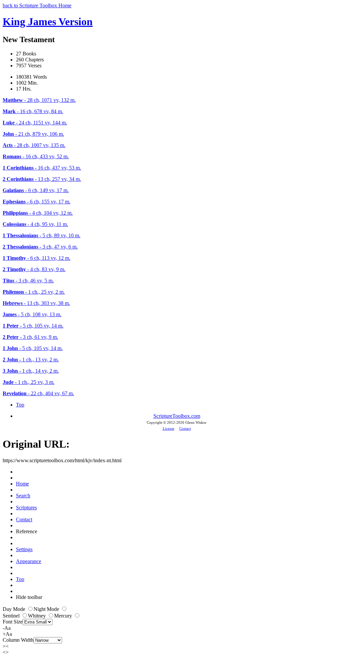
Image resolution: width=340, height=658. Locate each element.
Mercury (63, 616)
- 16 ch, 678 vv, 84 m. (33, 111)
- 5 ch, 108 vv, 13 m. (32, 314)
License (168, 428)
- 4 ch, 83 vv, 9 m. (34, 269)
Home (22, 483)
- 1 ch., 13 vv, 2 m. (31, 359)
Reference (26, 531)
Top (20, 404)
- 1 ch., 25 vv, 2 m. (34, 292)
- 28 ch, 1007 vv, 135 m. (34, 145)
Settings (24, 549)
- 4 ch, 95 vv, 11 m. (35, 224)
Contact (185, 428)
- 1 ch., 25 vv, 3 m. (28, 382)
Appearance (28, 561)
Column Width (18, 640)
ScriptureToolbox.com (176, 416)
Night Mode (47, 609)
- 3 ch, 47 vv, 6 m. (40, 247)
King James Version (48, 22)
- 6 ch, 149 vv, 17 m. (36, 190)
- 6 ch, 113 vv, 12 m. (36, 258)
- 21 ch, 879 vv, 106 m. (33, 134)
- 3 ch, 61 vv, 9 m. (30, 337)
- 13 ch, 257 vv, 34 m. (42, 179)
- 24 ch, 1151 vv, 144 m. (35, 122)
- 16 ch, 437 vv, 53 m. (42, 168)
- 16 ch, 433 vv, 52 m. (36, 156)
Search (23, 495)
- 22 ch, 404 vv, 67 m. (38, 393)
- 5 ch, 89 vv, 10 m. (41, 235)
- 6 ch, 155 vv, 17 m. (36, 201)
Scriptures (26, 507)
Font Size (13, 621)
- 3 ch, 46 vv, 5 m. (28, 280)
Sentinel (12, 616)
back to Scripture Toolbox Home (37, 5)
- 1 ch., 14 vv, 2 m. (31, 371)
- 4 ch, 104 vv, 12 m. (38, 213)
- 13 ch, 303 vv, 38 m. (36, 303)
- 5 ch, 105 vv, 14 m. (33, 326)
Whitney (37, 616)
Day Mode (15, 609)
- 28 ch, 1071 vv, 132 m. (39, 100)
